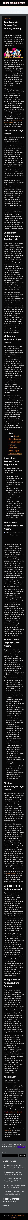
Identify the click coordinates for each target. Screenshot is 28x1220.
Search (4, 1153)
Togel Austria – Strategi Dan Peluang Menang (13, 25)
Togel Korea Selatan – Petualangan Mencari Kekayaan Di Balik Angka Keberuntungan (15, 445)
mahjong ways (10, 873)
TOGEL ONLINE (7, 18)
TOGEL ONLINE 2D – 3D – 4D (13, 1112)
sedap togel (5, 1205)
